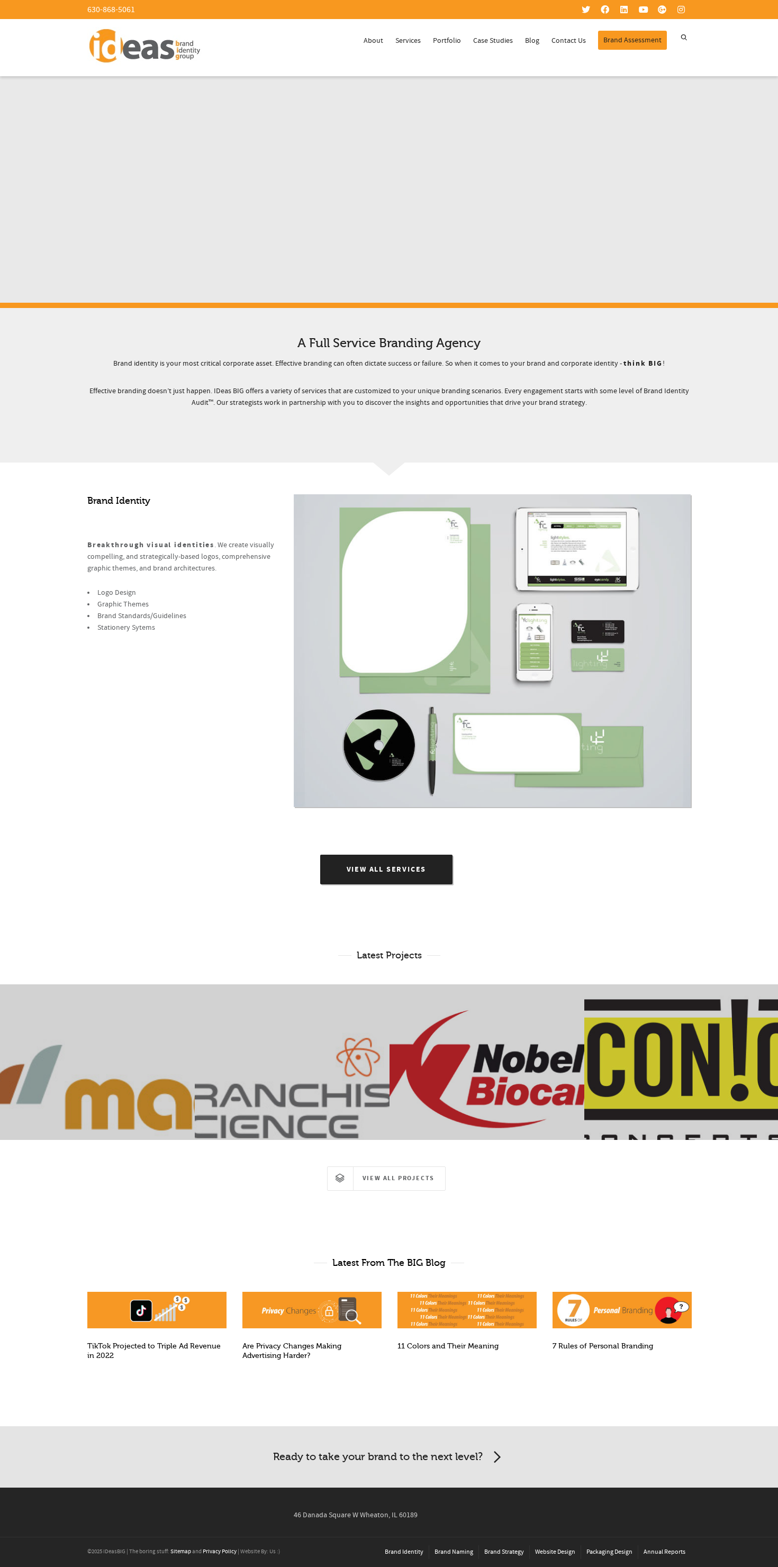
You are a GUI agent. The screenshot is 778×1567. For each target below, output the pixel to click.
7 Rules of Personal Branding (603, 1346)
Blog (532, 41)
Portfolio (447, 41)
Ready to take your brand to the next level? (378, 1457)
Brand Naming (454, 1552)
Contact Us (568, 41)
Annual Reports (664, 1552)
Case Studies (493, 41)
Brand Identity (404, 1552)
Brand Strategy (504, 1552)
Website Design (555, 1552)
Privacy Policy (220, 1551)
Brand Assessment (632, 40)
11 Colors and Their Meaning (448, 1346)
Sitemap (180, 1551)
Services (408, 41)
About (373, 41)
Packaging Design (609, 1552)
